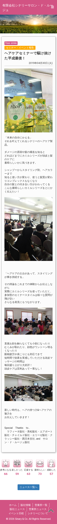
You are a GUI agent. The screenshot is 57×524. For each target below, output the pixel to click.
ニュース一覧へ (28, 487)
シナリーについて (38, 513)
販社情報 (26, 505)
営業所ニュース (38, 509)
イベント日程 (16, 513)
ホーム (13, 505)
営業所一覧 (41, 505)
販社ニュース (17, 509)
